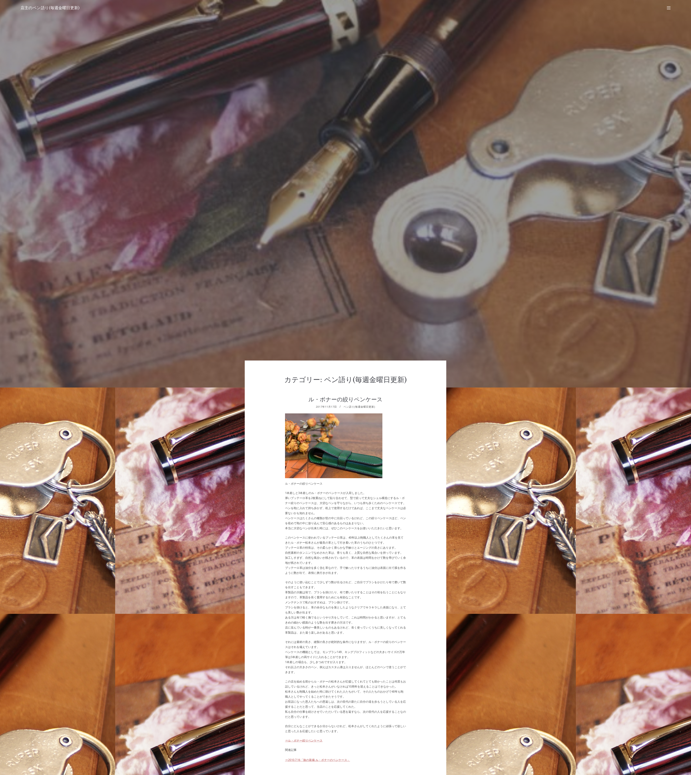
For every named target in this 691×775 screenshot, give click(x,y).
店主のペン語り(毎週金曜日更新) (50, 7)
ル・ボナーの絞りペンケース (345, 399)
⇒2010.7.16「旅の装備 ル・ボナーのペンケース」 (317, 760)
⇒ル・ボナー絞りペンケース (303, 740)
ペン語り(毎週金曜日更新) (359, 406)
